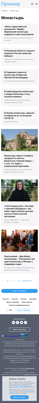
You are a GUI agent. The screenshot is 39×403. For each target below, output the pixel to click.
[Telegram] (25, 322)
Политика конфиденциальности (19, 305)
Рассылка (6, 299)
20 (19, 281)
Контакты (24, 299)
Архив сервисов (27, 302)
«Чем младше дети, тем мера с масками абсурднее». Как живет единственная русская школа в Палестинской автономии (19, 211)
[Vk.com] (13, 322)
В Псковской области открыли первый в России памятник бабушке (19, 53)
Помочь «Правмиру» (23, 310)
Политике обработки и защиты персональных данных (20, 386)
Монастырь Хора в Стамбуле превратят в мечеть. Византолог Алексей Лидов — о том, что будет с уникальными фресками (19, 161)
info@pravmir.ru (30, 368)
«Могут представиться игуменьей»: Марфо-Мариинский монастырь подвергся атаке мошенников (19, 30)
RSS (10, 310)
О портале (15, 299)
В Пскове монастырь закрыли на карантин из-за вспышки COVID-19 (19, 115)
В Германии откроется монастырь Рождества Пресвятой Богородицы (16, 75)
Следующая (27, 281)
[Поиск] (32, 4)
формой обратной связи (30, 374)
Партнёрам (32, 299)
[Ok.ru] (17, 322)
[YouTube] (21, 322)
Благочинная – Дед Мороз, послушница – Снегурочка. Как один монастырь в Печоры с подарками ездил (19, 260)
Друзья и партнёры (13, 302)
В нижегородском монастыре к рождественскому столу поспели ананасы (18, 94)
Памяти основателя (19, 329)
